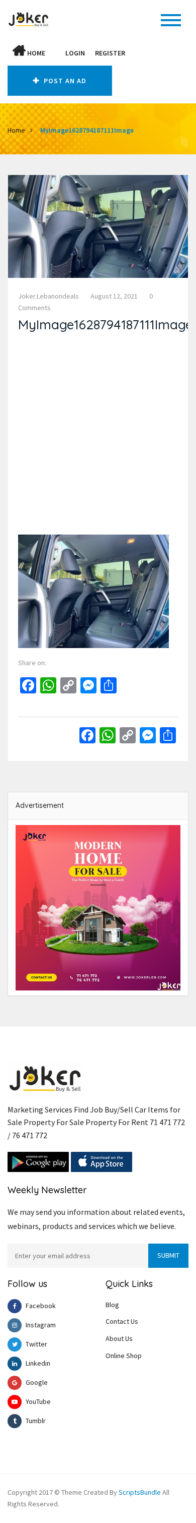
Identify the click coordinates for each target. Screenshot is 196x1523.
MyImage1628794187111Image (87, 130)
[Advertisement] (98, 436)
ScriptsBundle (140, 1492)
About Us (119, 1338)
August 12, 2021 (114, 296)
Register (110, 52)
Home (35, 52)
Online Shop (124, 1355)
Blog (112, 1304)
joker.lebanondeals (48, 296)
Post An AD (64, 80)
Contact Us (122, 1321)
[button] (55, 52)
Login (75, 52)
